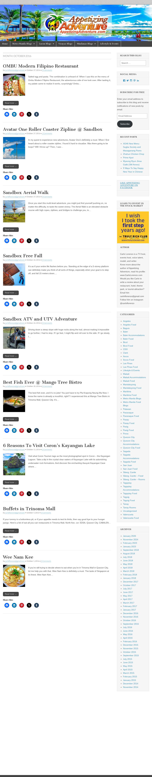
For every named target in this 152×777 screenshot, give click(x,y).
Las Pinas (127, 363)
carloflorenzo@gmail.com (15, 70)
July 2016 (127, 627)
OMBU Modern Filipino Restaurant (41, 66)
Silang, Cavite (129, 472)
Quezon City (129, 437)
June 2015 (128, 662)
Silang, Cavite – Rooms (134, 479)
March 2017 (128, 603)
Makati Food (129, 381)
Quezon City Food (131, 448)
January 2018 (129, 578)
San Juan (127, 465)
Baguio (126, 328)
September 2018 (131, 550)
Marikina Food (130, 395)
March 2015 (128, 673)
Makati (126, 374)
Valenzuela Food (131, 518)
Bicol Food (128, 346)
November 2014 (130, 687)
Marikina (127, 391)
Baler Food (128, 339)
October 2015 (129, 652)
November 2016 (130, 617)
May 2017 (127, 596)
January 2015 (129, 680)
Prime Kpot (128, 157)
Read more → (11, 103)
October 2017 (129, 585)
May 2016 (127, 634)
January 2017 (129, 610)
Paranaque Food (131, 416)
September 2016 (131, 624)
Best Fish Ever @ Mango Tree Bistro (42, 382)
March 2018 (128, 571)
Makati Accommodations (134, 377)
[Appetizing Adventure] (76, 23)
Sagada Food (129, 462)
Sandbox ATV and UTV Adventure (40, 319)
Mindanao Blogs (85, 44)
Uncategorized (130, 511)
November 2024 (130, 539)
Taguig (126, 497)
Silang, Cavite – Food (133, 476)
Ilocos (126, 356)
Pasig (125, 426)
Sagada (126, 451)
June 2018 (128, 560)
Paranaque (128, 412)
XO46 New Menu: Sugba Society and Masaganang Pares (132, 147)
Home (5, 44)
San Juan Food (130, 469)
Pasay (126, 419)
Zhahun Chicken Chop (133, 154)
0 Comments (47, 70)
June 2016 (128, 631)
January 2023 (129, 546)
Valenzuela (128, 514)
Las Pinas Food (130, 367)
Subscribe (125, 124)
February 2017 (130, 606)
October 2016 (129, 620)
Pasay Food (128, 423)
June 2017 (128, 592)
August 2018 (129, 553)
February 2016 (130, 641)
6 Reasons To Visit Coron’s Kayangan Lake (49, 445)
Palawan (127, 409)
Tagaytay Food (130, 493)
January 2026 (129, 536)
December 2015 (130, 645)
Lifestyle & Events (109, 44)
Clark (125, 353)
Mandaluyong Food (132, 388)
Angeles (127, 321)
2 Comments (47, 133)
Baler (125, 331)
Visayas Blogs (65, 44)
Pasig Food (128, 430)
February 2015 (130, 676)
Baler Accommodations (134, 335)
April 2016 (128, 638)
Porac (126, 433)
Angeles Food (129, 324)
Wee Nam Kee (18, 557)
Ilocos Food (128, 360)
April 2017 (128, 599)
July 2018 (127, 557)
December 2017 (130, 581)
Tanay (126, 504)
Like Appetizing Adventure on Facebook (130, 185)
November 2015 (130, 648)
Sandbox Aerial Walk (26, 192)
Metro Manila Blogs (22, 44)
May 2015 (127, 666)
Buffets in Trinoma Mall (29, 508)
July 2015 (127, 659)
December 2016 (130, 613)
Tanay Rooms (129, 507)
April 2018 (128, 567)
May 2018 (127, 564)
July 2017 (127, 588)
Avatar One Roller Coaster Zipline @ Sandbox (52, 129)
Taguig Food (129, 500)
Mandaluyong (129, 384)
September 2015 (131, 655)
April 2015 (128, 669)
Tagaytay (127, 483)
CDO (125, 349)
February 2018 (130, 574)
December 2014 (130, 683)
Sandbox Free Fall (22, 255)
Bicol (125, 342)
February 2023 (130, 543)
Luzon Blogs (45, 44)
